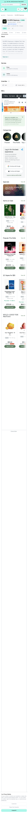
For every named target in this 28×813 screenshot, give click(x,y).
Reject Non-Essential (14, 807)
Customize (14, 803)
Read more (5, 56)
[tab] (4, 32)
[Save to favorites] (9, 28)
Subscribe (24, 4)
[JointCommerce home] (6, 9)
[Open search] (18, 9)
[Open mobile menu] (2, 9)
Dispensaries (10, 15)
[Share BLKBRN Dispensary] (12, 28)
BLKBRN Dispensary (12, 24)
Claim (4, 28)
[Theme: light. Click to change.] (21, 9)
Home (4, 15)
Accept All (14, 810)
